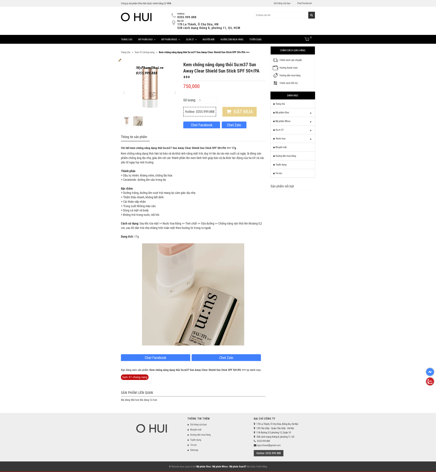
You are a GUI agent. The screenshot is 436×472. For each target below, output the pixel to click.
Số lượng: (189, 100)
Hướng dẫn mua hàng (232, 39)
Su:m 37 (190, 39)
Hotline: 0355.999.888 (199, 112)
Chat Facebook (304, 3)
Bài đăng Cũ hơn (148, 400)
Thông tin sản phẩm (134, 137)
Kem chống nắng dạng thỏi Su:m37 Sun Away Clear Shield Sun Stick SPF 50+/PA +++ (198, 370)
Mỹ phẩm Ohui (145, 39)
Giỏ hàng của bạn (282, 3)
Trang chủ (126, 39)
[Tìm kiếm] (311, 15)
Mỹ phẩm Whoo (169, 39)
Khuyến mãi (209, 39)
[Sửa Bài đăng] (119, 60)
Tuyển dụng (255, 39)
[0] (307, 39)
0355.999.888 (186, 17)
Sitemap (194, 450)
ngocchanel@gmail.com (269, 445)
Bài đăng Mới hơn (130, 400)
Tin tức (279, 173)
